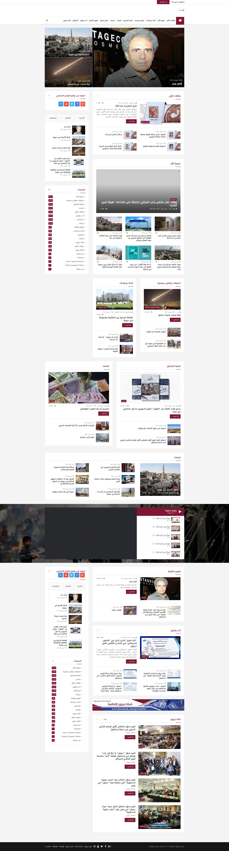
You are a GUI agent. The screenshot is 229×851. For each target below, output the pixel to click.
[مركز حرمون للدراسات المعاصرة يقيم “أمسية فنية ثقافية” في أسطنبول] (173, 673)
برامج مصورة (104, 20)
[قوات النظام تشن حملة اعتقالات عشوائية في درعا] (109, 224)
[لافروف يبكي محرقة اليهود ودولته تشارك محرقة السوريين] (173, 134)
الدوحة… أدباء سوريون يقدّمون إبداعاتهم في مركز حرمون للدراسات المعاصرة (154, 688)
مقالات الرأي (171, 20)
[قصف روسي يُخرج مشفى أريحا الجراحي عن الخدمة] (167, 224)
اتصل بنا (48, 846)
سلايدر (81, 208)
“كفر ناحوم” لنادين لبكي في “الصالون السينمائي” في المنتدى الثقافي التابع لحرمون (119, 643)
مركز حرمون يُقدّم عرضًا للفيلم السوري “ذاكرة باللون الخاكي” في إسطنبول (109, 676)
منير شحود (132, 103)
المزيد (105, 719)
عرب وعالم (80, 269)
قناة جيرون (67, 20)
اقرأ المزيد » (131, 121)
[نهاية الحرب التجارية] (102, 437)
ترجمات (112, 20)
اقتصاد (119, 20)
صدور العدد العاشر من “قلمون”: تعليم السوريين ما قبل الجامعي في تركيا (60, 161)
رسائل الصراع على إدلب (113, 134)
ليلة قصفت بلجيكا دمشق (78, 84)
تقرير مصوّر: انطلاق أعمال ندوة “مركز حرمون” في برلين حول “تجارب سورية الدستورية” (118, 809)
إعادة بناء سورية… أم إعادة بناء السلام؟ (108, 338)
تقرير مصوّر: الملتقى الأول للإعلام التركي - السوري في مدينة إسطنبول (116, 728)
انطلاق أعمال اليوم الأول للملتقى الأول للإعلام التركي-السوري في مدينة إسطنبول (143, 441)
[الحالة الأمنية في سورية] (78, 140)
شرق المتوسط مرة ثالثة (126, 106)
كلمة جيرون (79, 250)
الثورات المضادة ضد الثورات (156, 331)
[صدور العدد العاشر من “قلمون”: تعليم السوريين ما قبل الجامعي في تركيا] (78, 161)
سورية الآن (161, 20)
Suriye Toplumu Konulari (75, 261)
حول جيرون (88, 846)
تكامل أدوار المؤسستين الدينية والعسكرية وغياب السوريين (110, 147)
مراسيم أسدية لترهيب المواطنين (94, 409)
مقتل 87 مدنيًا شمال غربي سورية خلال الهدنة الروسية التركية (110, 266)
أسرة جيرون (69, 846)
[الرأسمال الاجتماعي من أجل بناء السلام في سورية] (128, 492)
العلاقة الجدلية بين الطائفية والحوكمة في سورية (116, 319)
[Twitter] (71, 104)
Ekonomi (81, 257)
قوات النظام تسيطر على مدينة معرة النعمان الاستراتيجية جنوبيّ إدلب (168, 267)
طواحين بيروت (117, 610)
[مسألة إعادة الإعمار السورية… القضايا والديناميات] (82, 467)
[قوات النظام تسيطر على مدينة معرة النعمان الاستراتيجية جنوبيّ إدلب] (167, 253)
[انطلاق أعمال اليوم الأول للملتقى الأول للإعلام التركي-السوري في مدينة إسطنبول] (174, 440)
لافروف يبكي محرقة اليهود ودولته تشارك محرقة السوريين (153, 135)
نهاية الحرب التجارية (87, 437)
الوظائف (54, 846)
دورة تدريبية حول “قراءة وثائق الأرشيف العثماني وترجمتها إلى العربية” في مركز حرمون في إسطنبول (154, 613)
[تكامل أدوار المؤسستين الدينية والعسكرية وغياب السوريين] (130, 146)
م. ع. (178, 312)
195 (126, 406)
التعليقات (52, 118)
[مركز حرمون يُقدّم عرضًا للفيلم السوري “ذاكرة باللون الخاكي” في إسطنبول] (130, 673)
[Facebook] (77, 104)
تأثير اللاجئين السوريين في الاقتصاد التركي (110, 468)
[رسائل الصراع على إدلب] (130, 134)
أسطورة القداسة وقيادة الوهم (154, 146)
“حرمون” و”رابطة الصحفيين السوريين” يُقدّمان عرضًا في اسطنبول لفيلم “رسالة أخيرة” (111, 688)
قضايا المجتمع (128, 20)
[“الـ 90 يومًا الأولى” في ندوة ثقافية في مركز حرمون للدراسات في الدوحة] (138, 253)
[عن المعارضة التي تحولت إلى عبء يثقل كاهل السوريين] (174, 344)
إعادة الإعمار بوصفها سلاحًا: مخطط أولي (107, 480)
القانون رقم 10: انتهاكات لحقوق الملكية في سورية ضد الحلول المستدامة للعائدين (62, 481)
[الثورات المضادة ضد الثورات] (174, 332)
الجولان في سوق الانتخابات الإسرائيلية (152, 428)
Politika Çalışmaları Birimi (74, 265)
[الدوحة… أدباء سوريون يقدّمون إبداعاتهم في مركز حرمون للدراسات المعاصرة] (173, 686)
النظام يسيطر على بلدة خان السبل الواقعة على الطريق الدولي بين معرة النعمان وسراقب (138, 238)
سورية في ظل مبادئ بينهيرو (63, 491)
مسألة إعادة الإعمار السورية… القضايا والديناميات (63, 468)
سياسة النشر (79, 846)
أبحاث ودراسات (151, 20)
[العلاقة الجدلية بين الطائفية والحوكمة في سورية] (78, 173)
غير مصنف (80, 254)
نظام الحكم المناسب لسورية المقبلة (108, 350)
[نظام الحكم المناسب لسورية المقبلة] (126, 349)
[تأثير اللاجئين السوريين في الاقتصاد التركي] (128, 467)
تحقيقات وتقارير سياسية (169, 283)
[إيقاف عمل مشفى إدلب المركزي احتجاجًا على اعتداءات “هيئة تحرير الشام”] (138, 191)
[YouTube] (66, 104)
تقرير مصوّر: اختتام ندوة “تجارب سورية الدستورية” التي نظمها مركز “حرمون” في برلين (116, 782)
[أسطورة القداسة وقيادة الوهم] (173, 146)
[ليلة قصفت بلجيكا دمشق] (78, 151)
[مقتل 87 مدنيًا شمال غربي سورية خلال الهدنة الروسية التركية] (109, 253)
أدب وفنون (83, 20)
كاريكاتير (75, 20)
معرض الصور (79, 246)
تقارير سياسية (139, 20)
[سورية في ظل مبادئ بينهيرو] (82, 492)
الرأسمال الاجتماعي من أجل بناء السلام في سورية (108, 493)
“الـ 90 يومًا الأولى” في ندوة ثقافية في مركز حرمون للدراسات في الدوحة (139, 267)
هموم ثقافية (93, 20)
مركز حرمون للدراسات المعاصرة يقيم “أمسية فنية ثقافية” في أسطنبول (154, 676)
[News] (181, 10)
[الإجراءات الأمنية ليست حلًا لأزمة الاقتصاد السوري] (102, 426)
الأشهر (67, 118)
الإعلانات (61, 846)
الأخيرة (81, 118)
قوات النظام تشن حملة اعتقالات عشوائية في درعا (110, 237)
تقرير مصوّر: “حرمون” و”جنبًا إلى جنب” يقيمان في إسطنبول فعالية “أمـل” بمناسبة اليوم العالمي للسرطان (116, 756)
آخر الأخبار (80, 219)
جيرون (178, 406)
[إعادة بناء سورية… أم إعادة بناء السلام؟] (126, 337)
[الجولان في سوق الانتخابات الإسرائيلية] (174, 428)
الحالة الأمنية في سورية (79, 54)
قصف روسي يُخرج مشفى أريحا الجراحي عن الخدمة (169, 237)
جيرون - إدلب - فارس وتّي (168, 209)
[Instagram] (60, 104)
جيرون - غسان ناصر (102, 406)
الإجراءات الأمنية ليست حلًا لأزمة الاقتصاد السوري (76, 425)
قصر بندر (177, 83)
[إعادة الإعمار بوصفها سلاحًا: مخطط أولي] (128, 479)
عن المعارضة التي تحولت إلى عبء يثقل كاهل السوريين (155, 345)
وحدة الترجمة (173, 493)
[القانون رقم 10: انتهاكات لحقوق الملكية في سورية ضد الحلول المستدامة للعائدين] (82, 479)
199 (102, 578)
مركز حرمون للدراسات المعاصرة (123, 312)
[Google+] (82, 104)
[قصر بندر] (78, 130)
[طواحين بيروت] (130, 610)
